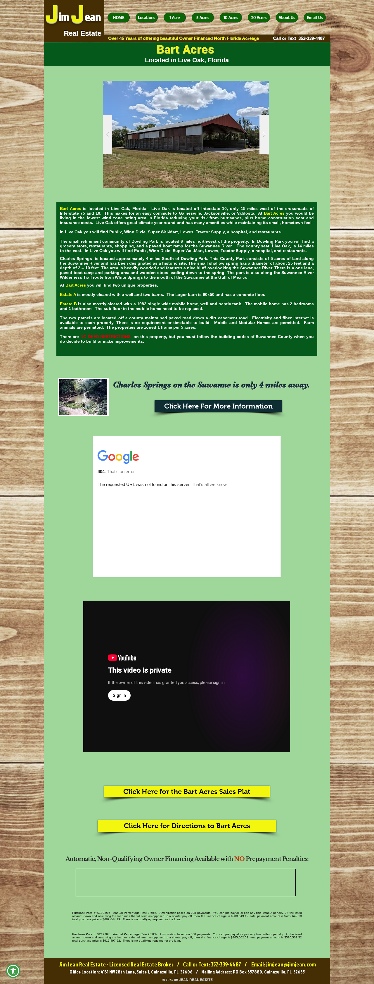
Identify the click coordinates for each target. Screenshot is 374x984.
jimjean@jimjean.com (291, 964)
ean (93, 16)
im (63, 16)
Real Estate (82, 33)
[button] (186, 134)
